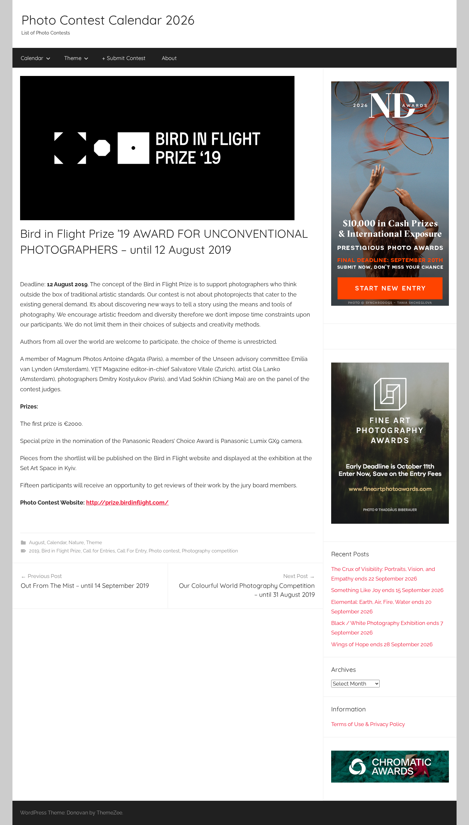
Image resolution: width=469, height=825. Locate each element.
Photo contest (164, 551)
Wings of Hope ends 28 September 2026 (382, 644)
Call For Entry (131, 551)
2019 (34, 551)
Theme (72, 58)
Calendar (32, 58)
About (169, 58)
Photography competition (210, 551)
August (37, 542)
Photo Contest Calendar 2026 (107, 20)
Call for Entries (99, 551)
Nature (76, 542)
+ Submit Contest (123, 58)
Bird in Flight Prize (61, 551)
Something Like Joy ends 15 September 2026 (387, 590)
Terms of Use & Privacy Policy (368, 724)
